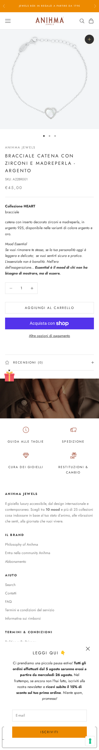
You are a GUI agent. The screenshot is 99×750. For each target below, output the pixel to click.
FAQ (8, 601)
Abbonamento (15, 561)
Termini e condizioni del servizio (29, 609)
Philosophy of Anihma (21, 544)
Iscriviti (49, 732)
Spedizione (73, 441)
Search (10, 584)
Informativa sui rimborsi (23, 618)
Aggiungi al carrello (49, 307)
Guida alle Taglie (26, 441)
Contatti (10, 593)
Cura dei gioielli (25, 467)
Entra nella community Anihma (27, 552)
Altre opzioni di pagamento (49, 335)
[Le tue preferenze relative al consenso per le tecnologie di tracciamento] (90, 741)
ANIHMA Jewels (20, 147)
